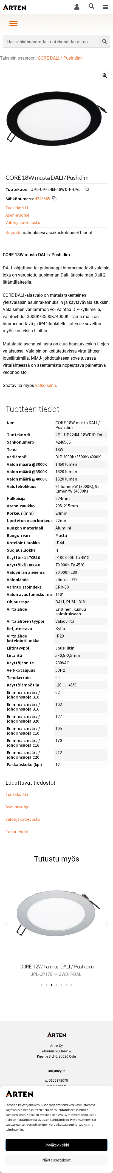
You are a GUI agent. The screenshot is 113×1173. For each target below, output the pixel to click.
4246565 (42, 198)
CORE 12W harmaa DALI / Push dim (56, 967)
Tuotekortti (16, 207)
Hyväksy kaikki (56, 1145)
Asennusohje (17, 215)
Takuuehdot (17, 831)
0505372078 (58, 1080)
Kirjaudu (13, 232)
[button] (105, 6)
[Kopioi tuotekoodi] (86, 189)
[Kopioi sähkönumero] (54, 199)
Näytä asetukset (56, 1160)
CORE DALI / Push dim (60, 58)
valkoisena (45, 385)
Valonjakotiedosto (22, 222)
